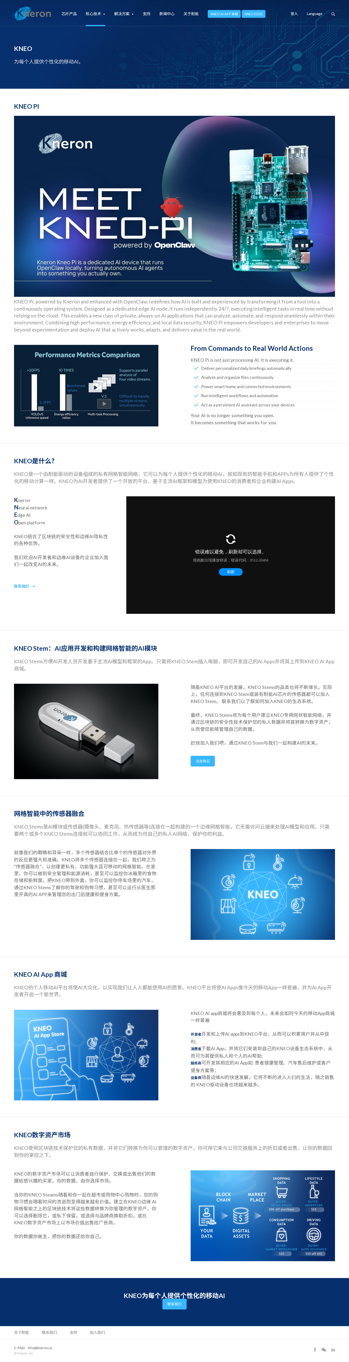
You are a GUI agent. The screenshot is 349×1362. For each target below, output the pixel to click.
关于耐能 (191, 13)
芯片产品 (69, 13)
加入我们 (97, 1332)
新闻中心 (166, 13)
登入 (294, 13)
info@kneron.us (40, 1348)
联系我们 (21, 586)
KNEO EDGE (253, 14)
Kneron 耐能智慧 (32, 13)
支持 (146, 13)
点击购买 (203, 761)
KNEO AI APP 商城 (224, 14)
